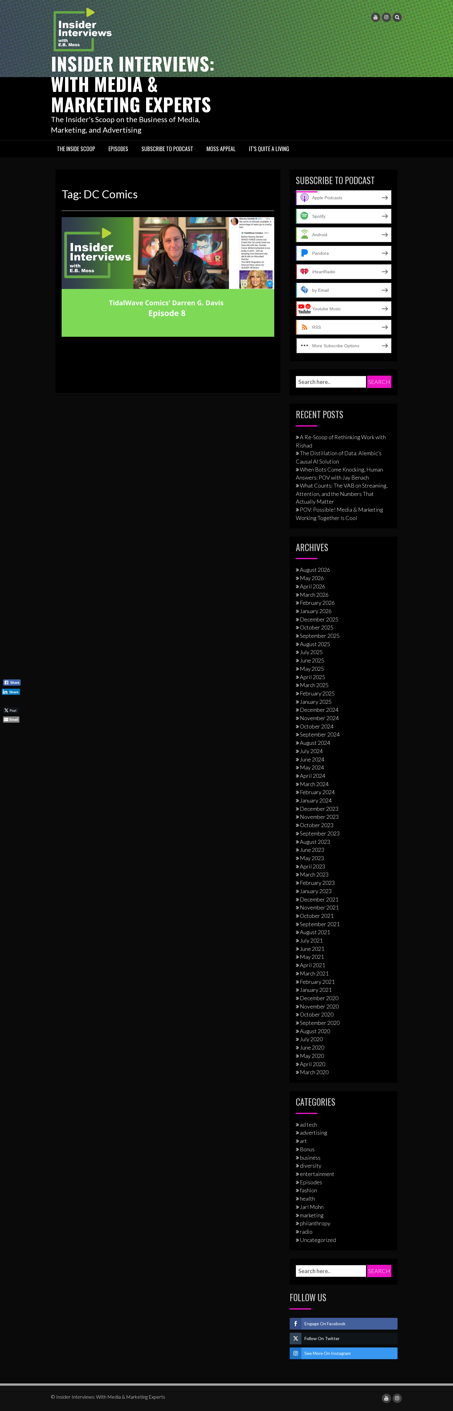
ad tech (308, 1124)
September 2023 (320, 833)
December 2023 (319, 808)
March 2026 (314, 594)
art (303, 1140)
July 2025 (311, 652)
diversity (310, 1165)
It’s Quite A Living (269, 149)
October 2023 (316, 825)
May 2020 (312, 1055)
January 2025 (316, 701)
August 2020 (315, 1031)
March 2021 (314, 973)
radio (306, 1231)
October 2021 (316, 915)
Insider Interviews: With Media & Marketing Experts (132, 83)
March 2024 (314, 784)
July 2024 (311, 751)
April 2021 (312, 965)
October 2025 (316, 627)
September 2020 (320, 1022)
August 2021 (315, 932)
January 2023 (316, 891)
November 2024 (319, 718)
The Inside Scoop (76, 149)
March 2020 (314, 1072)
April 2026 (312, 586)
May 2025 (312, 668)
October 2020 (316, 1014)
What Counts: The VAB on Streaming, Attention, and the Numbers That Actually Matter (342, 493)
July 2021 (311, 940)
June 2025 (312, 660)
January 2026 (316, 611)
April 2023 (312, 866)
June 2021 (312, 948)
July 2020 (311, 1039)
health (307, 1198)
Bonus (307, 1149)
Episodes (118, 149)
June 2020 (312, 1047)
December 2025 (319, 619)
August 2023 (315, 841)
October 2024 (316, 726)
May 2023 (312, 858)
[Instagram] (386, 17)
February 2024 (317, 792)
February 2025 (317, 693)
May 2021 (312, 956)
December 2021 (319, 899)
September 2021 (320, 924)
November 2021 (319, 907)
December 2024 (319, 709)
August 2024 (315, 742)
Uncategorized (318, 1239)
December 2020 (319, 998)
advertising (313, 1132)
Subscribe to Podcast (167, 149)
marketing (312, 1215)
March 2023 (314, 874)
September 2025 (320, 635)
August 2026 (315, 569)
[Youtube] (375, 17)
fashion (308, 1190)
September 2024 (320, 734)
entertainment (317, 1173)
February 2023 (317, 882)
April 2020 (312, 1064)
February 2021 (317, 981)
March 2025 (314, 685)
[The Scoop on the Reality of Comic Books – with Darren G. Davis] (168, 276)
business (310, 1157)
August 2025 (315, 644)
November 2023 (319, 816)
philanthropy (315, 1223)
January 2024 (316, 800)
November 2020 (319, 1006)
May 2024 (312, 767)
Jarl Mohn (312, 1206)
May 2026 (312, 578)
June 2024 (312, 759)
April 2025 (312, 677)
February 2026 (317, 602)
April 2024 (312, 775)
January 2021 (316, 989)
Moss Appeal (221, 149)
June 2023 (312, 849)
